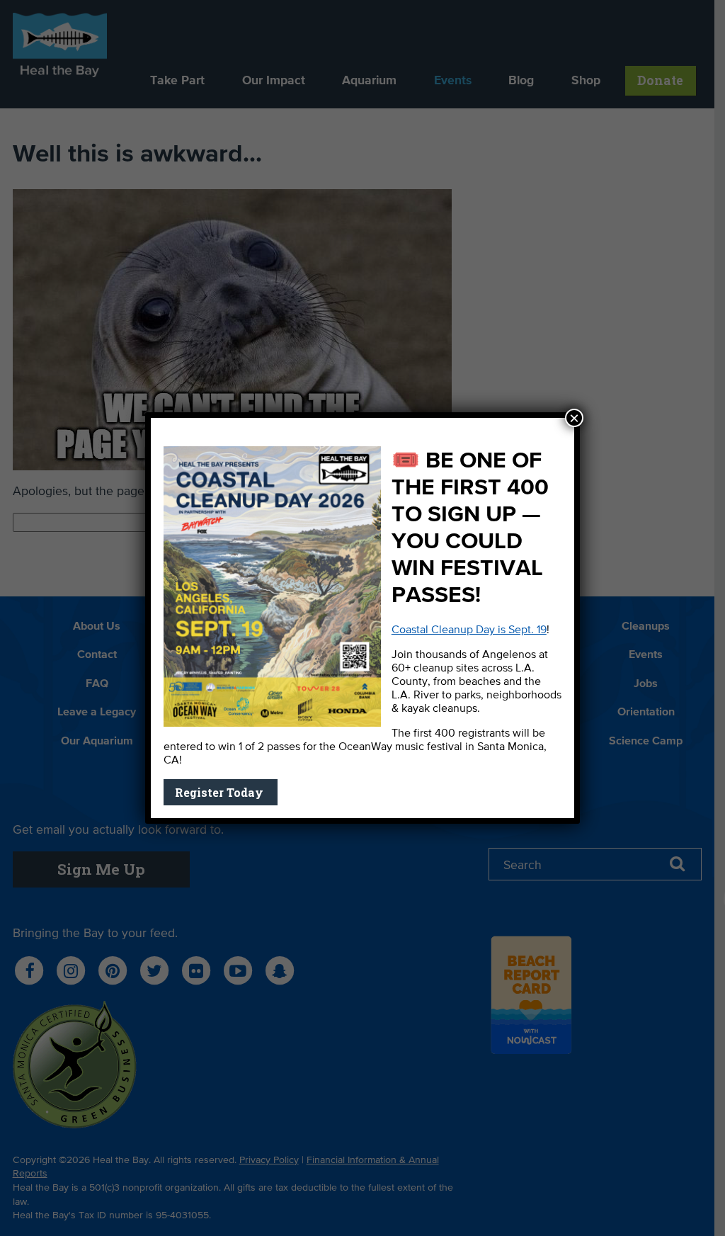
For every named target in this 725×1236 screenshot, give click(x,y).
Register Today (220, 792)
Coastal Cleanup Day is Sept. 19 (469, 630)
